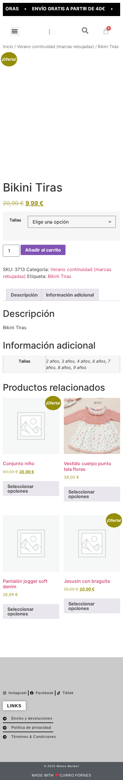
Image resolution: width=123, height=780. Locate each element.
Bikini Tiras (59, 276)
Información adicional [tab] (70, 295)
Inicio (8, 46)
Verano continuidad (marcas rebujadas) (55, 46)
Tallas (15, 220)
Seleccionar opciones (20, 488)
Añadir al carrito (43, 250)
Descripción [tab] (24, 295)
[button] (14, 31)
